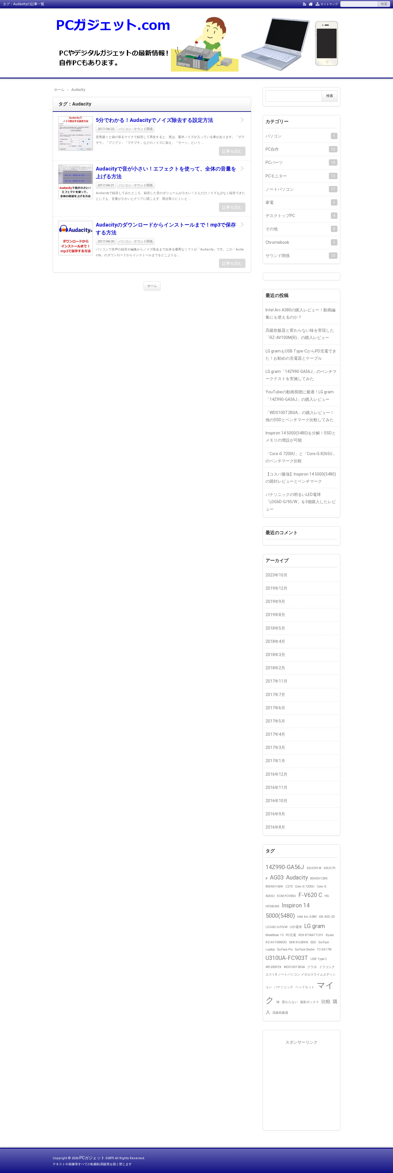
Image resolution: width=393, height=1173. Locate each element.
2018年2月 (275, 668)
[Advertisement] (301, 1082)
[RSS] (304, 4)
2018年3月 (275, 654)
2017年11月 (276, 681)
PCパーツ (300, 162)
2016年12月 (276, 774)
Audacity (297, 877)
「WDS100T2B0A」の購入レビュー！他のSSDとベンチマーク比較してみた (300, 416)
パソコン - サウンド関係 (136, 129)
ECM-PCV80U (286, 896)
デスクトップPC (300, 215)
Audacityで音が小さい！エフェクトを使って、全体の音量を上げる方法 (166, 172)
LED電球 (296, 927)
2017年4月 (275, 734)
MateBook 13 (274, 935)
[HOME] (311, 4)
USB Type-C (318, 959)
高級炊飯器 (280, 1013)
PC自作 (300, 149)
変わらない (290, 1002)
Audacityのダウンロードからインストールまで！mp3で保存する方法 (166, 228)
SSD (313, 942)
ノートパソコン (300, 189)
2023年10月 (276, 575)
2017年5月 (275, 721)
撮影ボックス (309, 1002)
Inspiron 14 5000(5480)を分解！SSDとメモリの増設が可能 (301, 436)
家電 (300, 202)
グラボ (312, 967)
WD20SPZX (273, 967)
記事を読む (232, 151)
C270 (289, 886)
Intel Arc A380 (306, 917)
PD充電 (291, 935)
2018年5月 (275, 628)
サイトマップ (329, 4)
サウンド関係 (300, 255)
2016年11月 (276, 787)
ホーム (152, 286)
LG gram (314, 926)
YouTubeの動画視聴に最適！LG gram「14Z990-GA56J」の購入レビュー (300, 395)
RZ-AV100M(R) (276, 942)
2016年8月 (275, 827)
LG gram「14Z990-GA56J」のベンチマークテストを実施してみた (301, 375)
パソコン (300, 136)
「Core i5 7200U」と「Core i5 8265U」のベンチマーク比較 (301, 457)
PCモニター (300, 176)
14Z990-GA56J (285, 867)
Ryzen (330, 935)
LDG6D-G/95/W (276, 927)
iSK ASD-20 (327, 917)
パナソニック (283, 987)
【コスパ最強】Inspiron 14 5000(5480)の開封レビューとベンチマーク (301, 478)
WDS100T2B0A (294, 967)
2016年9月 (275, 814)
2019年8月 (275, 614)
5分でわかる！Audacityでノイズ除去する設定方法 (154, 120)
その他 (300, 229)
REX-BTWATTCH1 (310, 935)
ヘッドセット (304, 987)
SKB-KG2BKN (298, 942)
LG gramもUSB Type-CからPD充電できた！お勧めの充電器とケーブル (301, 355)
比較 (326, 1001)
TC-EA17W (324, 949)
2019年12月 (276, 588)
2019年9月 (275, 601)
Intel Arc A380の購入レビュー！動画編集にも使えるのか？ (300, 313)
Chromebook (300, 242)
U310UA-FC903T (287, 957)
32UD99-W (313, 868)
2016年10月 (276, 800)
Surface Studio (304, 949)
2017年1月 (275, 760)
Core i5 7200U (304, 886)
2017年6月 (275, 708)
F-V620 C (310, 895)
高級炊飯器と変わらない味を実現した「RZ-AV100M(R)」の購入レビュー (300, 334)
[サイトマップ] (317, 4)
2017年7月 (275, 694)
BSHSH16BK (274, 886)
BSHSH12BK (319, 878)
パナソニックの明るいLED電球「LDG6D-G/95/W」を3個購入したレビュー (301, 501)
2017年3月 (275, 747)
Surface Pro (285, 949)
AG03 (277, 877)
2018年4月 (275, 641)
